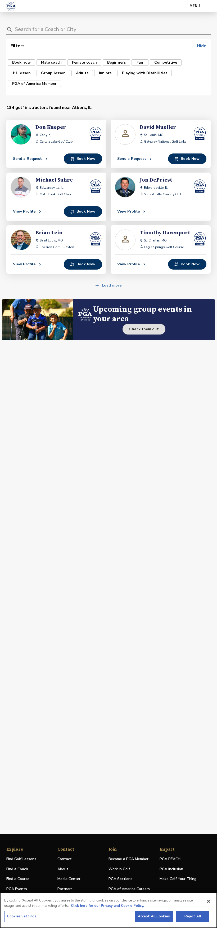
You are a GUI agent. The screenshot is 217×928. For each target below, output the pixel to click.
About (62, 869)
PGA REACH (170, 859)
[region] (108, 910)
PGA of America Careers (129, 889)
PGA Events (16, 888)
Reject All (192, 916)
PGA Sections (120, 878)
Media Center (68, 879)
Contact (64, 858)
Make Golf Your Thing (178, 879)
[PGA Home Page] (11, 6)
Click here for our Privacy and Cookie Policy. (107, 905)
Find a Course (17, 878)
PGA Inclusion (171, 869)
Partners (65, 888)
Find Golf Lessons (21, 858)
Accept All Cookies (154, 916)
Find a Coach (17, 869)
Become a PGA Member (128, 858)
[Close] (208, 901)
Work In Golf (119, 869)
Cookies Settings (21, 916)
